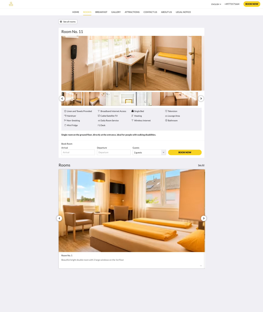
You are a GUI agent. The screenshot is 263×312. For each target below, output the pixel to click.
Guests (136, 147)
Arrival (64, 147)
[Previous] (62, 98)
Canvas (198, 304)
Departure (102, 147)
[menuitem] (75, 12)
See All (201, 165)
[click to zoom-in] (131, 63)
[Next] (201, 98)
